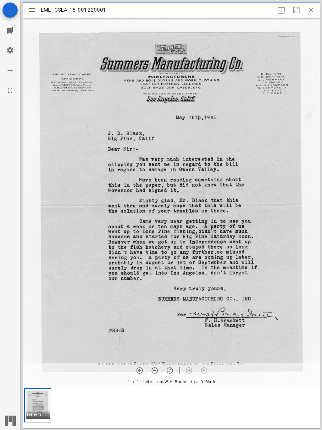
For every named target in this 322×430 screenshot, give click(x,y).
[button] (38, 405)
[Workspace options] (10, 70)
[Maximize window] (296, 10)
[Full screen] (10, 90)
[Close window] (311, 10)
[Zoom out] (154, 370)
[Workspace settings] (10, 50)
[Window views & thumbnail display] (281, 10)
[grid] (171, 407)
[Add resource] (10, 10)
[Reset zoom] (169, 370)
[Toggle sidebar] (32, 10)
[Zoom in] (139, 370)
